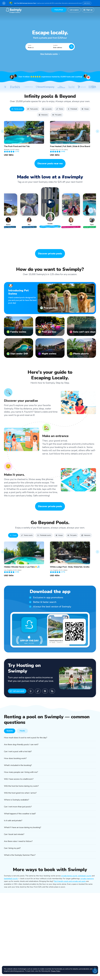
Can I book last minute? (14, 834)
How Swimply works (49, 54)
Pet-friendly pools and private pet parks (70, 881)
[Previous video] (9, 210)
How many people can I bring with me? (21, 772)
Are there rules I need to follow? (18, 841)
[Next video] (91, 210)
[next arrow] (97, 131)
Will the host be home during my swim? (21, 786)
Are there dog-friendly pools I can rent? (21, 744)
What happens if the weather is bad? (20, 813)
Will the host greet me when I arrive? (20, 793)
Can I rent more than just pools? (18, 806)
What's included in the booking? (18, 765)
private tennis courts (69, 876)
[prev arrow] (2, 131)
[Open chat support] (95, 971)
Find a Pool (59, 10)
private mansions (87, 878)
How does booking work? (15, 758)
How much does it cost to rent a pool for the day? (25, 737)
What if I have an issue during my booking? (22, 827)
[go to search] (71, 46)
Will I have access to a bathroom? (18, 779)
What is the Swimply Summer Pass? (19, 855)
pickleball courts (84, 876)
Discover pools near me (50, 163)
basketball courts (11, 878)
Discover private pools (50, 253)
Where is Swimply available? (16, 799)
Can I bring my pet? (12, 848)
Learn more (87, 3)
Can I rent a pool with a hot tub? (18, 751)
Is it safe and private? (13, 820)
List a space (74, 10)
